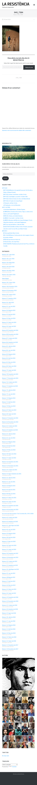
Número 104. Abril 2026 (8, 266)
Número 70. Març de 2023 (8, 406)
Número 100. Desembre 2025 (9, 286)
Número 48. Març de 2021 (8, 493)
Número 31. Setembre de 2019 (10, 565)
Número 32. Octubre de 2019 (9, 561)
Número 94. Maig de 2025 (8, 310)
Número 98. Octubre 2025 (9, 294)
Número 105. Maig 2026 (8, 262)
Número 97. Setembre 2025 (9, 298)
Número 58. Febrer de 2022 (9, 454)
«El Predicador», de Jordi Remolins (11, 205)
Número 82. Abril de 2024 (8, 358)
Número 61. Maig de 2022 (8, 442)
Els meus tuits (5, 755)
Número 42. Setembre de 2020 (10, 521)
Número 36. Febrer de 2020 (9, 545)
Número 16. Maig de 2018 (8, 625)
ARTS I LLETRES (6, 207)
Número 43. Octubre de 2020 (9, 517)
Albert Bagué (5, 278)
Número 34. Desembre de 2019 (10, 553)
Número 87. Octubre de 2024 (9, 338)
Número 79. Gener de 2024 (9, 370)
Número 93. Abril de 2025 (8, 314)
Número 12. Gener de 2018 (9, 641)
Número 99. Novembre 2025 (9, 290)
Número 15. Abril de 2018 (8, 629)
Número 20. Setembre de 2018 (10, 609)
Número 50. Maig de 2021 (8, 485)
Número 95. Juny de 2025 (8, 306)
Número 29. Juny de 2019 (8, 573)
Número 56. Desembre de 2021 (10, 461)
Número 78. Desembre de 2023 (10, 374)
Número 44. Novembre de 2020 (10, 509)
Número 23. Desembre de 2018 (10, 597)
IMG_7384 (19, 77)
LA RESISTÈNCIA (20, 774)
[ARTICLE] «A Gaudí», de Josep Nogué (12, 201)
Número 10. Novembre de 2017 (10, 649)
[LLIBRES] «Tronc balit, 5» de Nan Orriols (13, 218)
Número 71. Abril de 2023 (8, 402)
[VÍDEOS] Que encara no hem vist (11, 239)
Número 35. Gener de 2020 (9, 549)
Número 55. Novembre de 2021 (10, 465)
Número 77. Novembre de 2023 (10, 378)
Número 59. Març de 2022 (8, 450)
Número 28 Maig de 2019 (8, 577)
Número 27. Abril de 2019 (8, 581)
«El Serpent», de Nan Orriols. (10, 203)
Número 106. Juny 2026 (8, 258)
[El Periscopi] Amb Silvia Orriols (11, 233)
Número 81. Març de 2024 (8, 362)
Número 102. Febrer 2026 (8, 274)
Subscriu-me (29, 67)
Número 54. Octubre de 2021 (9, 469)
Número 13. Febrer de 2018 (9, 637)
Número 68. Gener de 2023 (9, 414)
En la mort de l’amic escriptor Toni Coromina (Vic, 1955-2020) (17, 513)
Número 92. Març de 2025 (8, 318)
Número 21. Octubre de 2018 (9, 605)
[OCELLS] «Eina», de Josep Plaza (11, 241)
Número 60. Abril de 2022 (8, 446)
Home (15, 14)
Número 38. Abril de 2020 (8, 537)
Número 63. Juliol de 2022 (8, 434)
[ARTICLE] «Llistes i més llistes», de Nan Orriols (15, 194)
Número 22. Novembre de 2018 (10, 601)
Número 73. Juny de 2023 (8, 394)
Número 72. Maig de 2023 (8, 398)
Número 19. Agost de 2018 (9, 613)
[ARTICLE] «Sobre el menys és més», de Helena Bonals (16, 198)
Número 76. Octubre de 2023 (9, 382)
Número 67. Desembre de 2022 (10, 418)
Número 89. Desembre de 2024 (10, 330)
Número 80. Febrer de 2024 (9, 366)
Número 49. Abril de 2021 (8, 489)
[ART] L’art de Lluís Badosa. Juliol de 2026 (13, 224)
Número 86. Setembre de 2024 (10, 342)
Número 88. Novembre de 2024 (10, 334)
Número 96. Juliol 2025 (8, 302)
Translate (14, 766)
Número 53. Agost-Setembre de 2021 (11, 473)
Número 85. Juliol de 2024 (8, 346)
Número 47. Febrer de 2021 (9, 497)
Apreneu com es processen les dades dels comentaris (16, 130)
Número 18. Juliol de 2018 (8, 617)
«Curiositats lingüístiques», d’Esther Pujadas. (14, 209)
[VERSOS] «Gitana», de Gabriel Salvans (13, 216)
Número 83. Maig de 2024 (8, 354)
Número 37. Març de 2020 (8, 541)
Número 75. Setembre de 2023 (10, 386)
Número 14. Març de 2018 (8, 633)
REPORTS (4, 231)
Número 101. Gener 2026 (8, 282)
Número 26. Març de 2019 (8, 585)
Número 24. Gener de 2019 (9, 593)
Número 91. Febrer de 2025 (9, 322)
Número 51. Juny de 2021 (8, 481)
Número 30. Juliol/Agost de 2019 (10, 569)
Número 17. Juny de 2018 (8, 621)
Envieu (5, 178)
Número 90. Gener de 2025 (9, 326)
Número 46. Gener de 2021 (9, 501)
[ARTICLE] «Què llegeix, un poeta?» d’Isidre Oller (15, 196)
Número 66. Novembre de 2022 (10, 422)
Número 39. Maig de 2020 (8, 533)
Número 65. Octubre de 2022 (9, 426)
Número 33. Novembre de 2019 (10, 557)
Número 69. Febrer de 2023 (9, 410)
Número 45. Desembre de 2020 (10, 505)
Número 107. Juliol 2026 (8, 254)
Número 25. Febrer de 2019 (9, 589)
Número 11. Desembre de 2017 (10, 645)
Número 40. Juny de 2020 (8, 529)
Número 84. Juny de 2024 (8, 350)
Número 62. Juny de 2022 (8, 438)
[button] (18, 674)
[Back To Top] (33, 781)
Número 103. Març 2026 (8, 270)
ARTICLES (4, 188)
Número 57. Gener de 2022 (9, 457)
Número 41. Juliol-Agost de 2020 (10, 525)
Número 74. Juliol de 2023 (8, 390)
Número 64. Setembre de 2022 (10, 430)
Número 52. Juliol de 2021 (8, 477)
